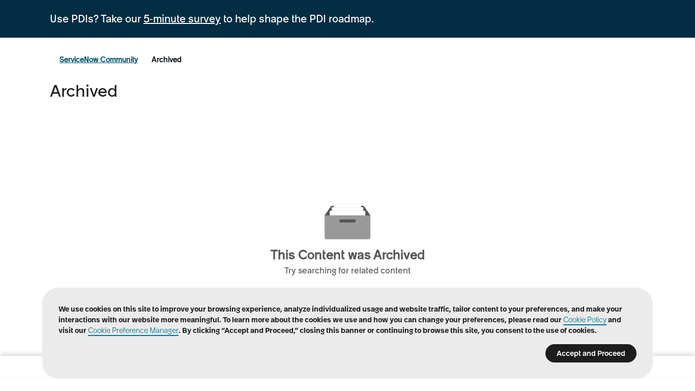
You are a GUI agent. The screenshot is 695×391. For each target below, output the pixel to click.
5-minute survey (182, 18)
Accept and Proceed (591, 353)
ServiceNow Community (99, 59)
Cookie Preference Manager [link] (133, 330)
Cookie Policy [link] (584, 319)
